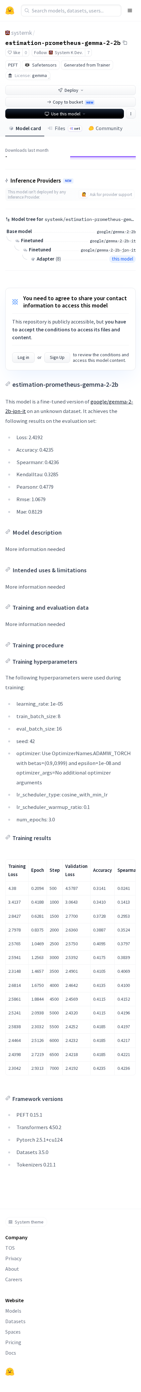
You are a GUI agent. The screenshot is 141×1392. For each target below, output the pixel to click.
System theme (29, 1222)
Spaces (13, 1331)
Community (109, 128)
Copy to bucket (73, 102)
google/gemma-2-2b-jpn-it (108, 249)
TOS (10, 1248)
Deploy (71, 90)
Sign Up (57, 357)
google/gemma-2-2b (116, 231)
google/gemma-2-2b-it (113, 240)
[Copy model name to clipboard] (125, 42)
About (12, 1268)
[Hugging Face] (9, 1371)
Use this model (65, 114)
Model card (28, 128)
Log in (23, 357)
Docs (10, 1352)
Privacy (13, 1258)
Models (13, 1310)
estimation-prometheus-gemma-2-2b (63, 42)
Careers (13, 1279)
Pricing (13, 1342)
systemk (21, 32)
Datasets (15, 1321)
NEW (68, 181)
